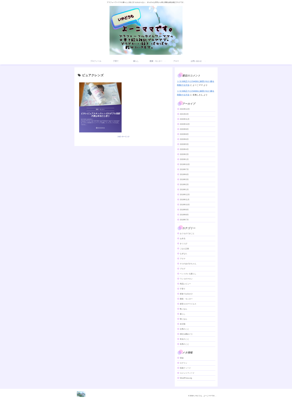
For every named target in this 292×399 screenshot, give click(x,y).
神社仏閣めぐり (186, 334)
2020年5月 (184, 144)
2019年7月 (184, 169)
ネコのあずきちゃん (188, 264)
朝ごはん (183, 319)
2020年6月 (184, 139)
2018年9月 (184, 210)
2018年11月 (184, 200)
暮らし (182, 314)
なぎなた (183, 254)
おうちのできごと (187, 233)
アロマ (182, 259)
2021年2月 (184, 114)
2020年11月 (184, 119)
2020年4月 (184, 149)
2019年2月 (184, 184)
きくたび (183, 244)
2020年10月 (185, 124)
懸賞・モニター (186, 299)
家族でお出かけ (186, 294)
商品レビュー (185, 284)
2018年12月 (185, 195)
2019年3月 (184, 179)
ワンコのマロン (186, 279)
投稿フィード (185, 368)
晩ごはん (183, 309)
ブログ (182, 269)
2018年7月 (184, 220)
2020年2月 (184, 154)
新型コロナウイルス (188, 304)
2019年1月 (184, 189)
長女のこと (184, 339)
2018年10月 (185, 205)
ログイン (183, 363)
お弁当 (182, 238)
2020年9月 (184, 129)
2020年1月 (184, 159)
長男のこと (184, 344)
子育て (182, 289)
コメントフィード (187, 373)
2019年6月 (184, 174)
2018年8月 (184, 215)
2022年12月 (185, 109)
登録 (182, 358)
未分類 (182, 324)
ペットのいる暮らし (188, 274)
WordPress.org (186, 378)
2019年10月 (185, 164)
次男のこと (184, 329)
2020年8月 (184, 134)
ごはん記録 (184, 249)
